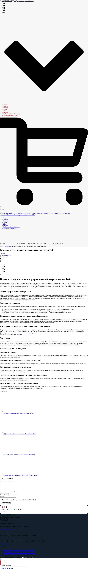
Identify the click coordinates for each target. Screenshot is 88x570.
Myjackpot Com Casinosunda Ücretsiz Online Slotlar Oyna (19, 434)
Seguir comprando (7, 568)
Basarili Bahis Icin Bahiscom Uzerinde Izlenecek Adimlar (19, 454)
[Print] (0, 275)
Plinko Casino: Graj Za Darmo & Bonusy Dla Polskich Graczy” (20, 475)
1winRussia (7, 246)
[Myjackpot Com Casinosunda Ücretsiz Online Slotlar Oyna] (15, 432)
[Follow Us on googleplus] (2, 519)
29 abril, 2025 (8, 255)
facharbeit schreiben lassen (10, 115)
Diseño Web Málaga (27, 557)
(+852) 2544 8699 (5, 544)
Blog (4, 110)
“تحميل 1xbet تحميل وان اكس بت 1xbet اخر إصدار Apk (18, 413)
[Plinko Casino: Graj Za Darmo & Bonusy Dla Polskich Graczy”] (15, 473)
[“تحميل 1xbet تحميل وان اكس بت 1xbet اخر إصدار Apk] (15, 411)
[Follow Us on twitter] (6, 519)
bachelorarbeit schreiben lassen (11, 114)
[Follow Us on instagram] (3, 519)
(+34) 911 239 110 (7, 1)
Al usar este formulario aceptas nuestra (19, 500)
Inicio (5, 104)
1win (20, 334)
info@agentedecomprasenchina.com (24, 1)
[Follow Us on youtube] (7, 519)
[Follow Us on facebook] (0, 519)
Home (1, 246)
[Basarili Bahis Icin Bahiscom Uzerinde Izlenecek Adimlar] (15, 453)
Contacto (5, 112)
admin (3, 253)
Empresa (5, 106)
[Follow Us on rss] (5, 519)
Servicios (5, 107)
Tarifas (5, 109)
